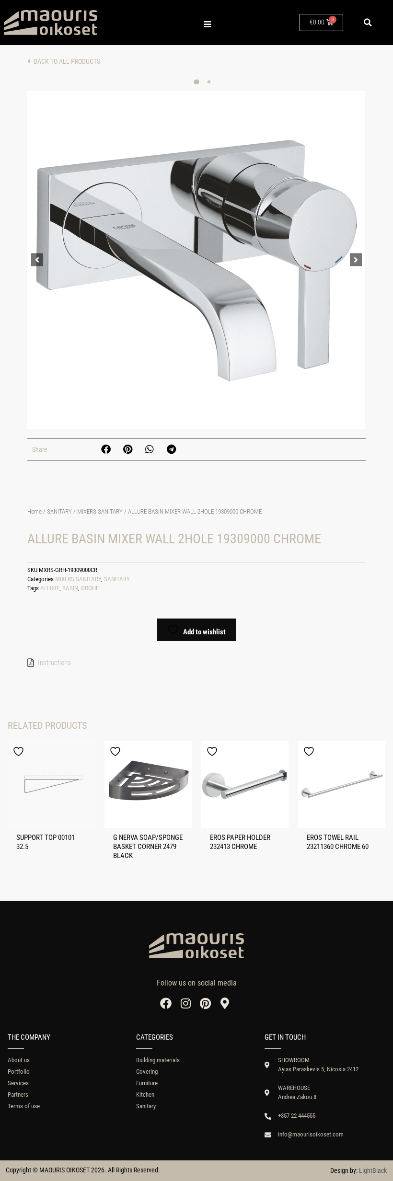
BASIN (70, 588)
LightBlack (373, 1170)
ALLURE (49, 588)
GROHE (90, 588)
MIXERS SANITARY (100, 511)
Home (34, 511)
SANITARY (59, 511)
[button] (367, 22)
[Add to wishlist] (19, 751)
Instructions (54, 662)
